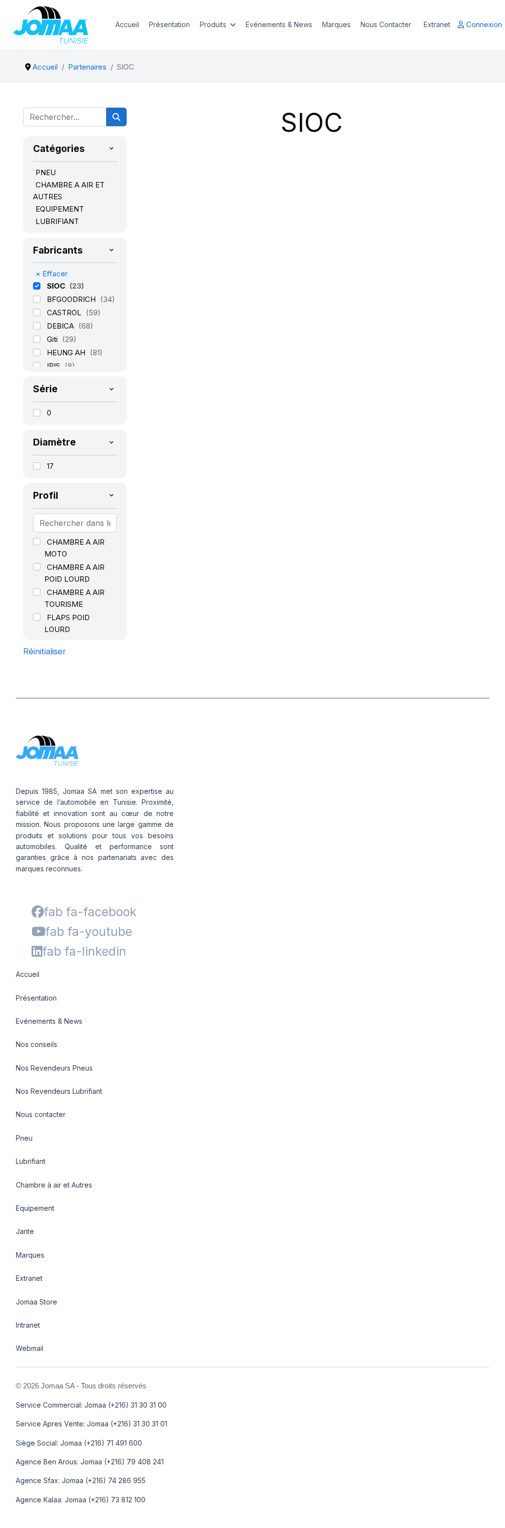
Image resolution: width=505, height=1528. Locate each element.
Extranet (437, 24)
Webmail (29, 1348)
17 (50, 466)
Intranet (28, 1325)
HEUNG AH (67, 352)
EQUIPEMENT (60, 209)
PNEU (46, 172)
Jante (25, 1231)
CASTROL (65, 312)
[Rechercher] (116, 117)
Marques (336, 24)
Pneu (24, 1138)
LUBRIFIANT (57, 221)
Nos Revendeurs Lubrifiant (59, 1091)
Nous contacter (41, 1114)
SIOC (57, 286)
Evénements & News (279, 24)
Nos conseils (36, 1044)
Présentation (169, 24)
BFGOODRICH (72, 299)
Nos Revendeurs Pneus (54, 1068)
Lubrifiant (30, 1161)
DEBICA (61, 326)
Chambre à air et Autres (54, 1185)
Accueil (127, 24)
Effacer (52, 273)
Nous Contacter (386, 24)
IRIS (54, 366)
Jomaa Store (36, 1302)
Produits (213, 24)
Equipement (35, 1208)
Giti (53, 339)
